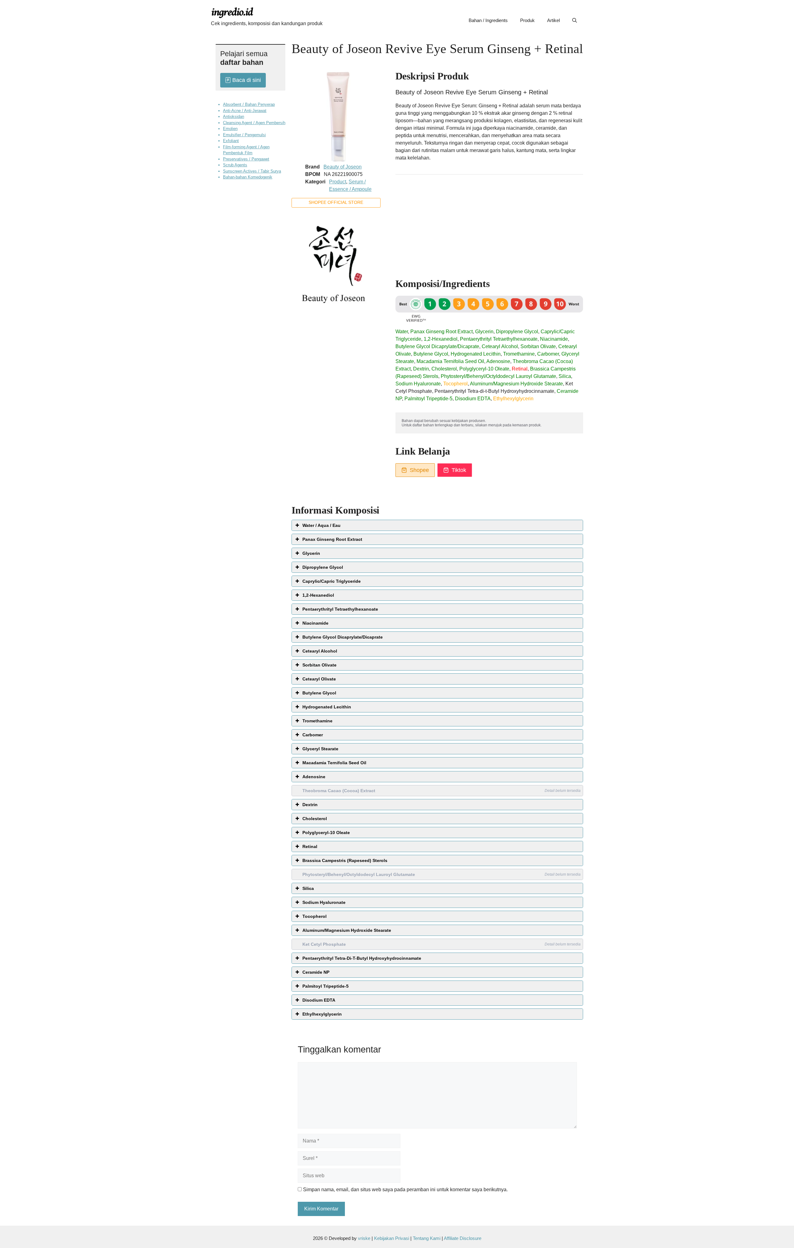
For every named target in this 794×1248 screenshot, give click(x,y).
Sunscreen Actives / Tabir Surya (252, 170)
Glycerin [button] (311, 553)
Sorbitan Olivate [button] (319, 664)
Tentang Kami (427, 1238)
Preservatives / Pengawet (246, 158)
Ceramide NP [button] (315, 972)
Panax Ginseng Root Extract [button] (332, 539)
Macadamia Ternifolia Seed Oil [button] (334, 762)
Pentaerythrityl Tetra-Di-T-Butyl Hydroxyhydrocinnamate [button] (361, 958)
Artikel (553, 20)
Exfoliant (231, 140)
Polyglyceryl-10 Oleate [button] (326, 832)
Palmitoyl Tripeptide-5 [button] (325, 986)
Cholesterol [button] (314, 818)
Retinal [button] (309, 846)
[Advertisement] (489, 223)
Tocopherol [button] (314, 916)
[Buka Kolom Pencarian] (574, 20)
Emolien (230, 128)
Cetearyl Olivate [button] (319, 678)
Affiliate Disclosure (462, 1238)
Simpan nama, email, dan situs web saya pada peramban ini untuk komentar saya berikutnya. (405, 1189)
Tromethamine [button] (317, 720)
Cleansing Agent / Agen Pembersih (254, 122)
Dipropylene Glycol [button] (322, 567)
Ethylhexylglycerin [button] (322, 1014)
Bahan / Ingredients (488, 20)
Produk (527, 20)
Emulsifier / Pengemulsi (244, 134)
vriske (364, 1238)
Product (337, 181)
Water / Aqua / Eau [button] (321, 525)
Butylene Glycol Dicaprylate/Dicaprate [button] (342, 637)
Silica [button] (308, 888)
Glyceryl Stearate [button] (320, 748)
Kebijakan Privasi (391, 1238)
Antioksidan (233, 116)
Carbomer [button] (312, 734)
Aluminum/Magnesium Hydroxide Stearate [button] (346, 930)
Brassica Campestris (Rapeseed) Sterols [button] (344, 860)
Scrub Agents (235, 165)
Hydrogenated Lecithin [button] (326, 706)
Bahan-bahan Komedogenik (247, 177)
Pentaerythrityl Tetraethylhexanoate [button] (340, 609)
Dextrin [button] (310, 804)
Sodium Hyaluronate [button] (324, 902)
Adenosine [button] (313, 776)
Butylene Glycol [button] (319, 692)
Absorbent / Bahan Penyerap (249, 104)
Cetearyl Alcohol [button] (319, 651)
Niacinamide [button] (315, 623)
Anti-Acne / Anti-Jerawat (244, 110)
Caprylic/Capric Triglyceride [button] (331, 581)
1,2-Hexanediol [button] (318, 595)
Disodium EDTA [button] (318, 1000)
